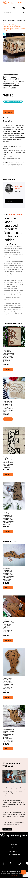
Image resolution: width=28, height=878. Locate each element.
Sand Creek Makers (15, 214)
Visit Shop (9, 201)
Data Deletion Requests (14, 854)
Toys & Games (11, 20)
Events (14, 848)
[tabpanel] (14, 47)
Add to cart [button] (8, 369)
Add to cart (8, 112)
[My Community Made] (14, 2)
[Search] (23, 12)
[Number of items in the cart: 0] (14, 8)
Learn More (7, 829)
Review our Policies (14, 851)
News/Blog (14, 844)
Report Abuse (7, 117)
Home (4, 20)
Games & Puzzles (21, 20)
